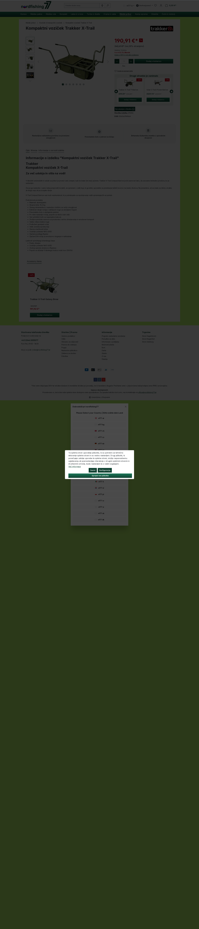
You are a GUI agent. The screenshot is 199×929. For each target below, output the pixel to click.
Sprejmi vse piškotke (100, 476)
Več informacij (74, 466)
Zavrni (92, 470)
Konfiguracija (104, 470)
